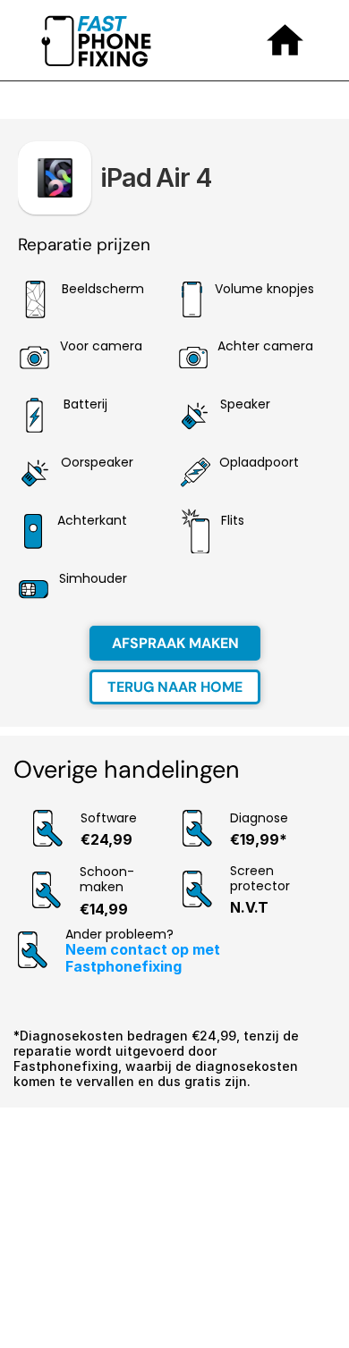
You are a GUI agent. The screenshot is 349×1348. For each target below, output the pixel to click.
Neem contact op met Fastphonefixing (144, 957)
